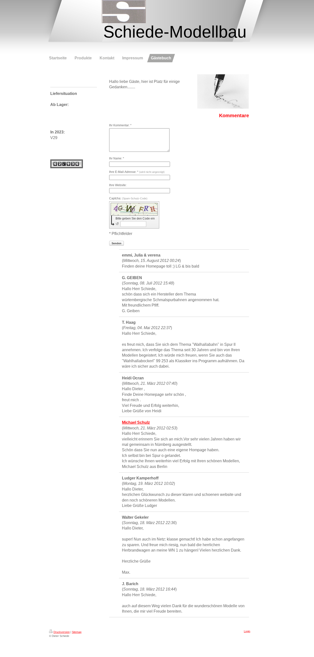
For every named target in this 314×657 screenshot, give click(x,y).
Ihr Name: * (116, 158)
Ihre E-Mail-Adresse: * (137, 172)
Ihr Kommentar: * (120, 125)
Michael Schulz (136, 422)
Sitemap (76, 632)
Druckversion (61, 632)
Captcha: (128, 198)
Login (247, 631)
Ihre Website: (118, 185)
